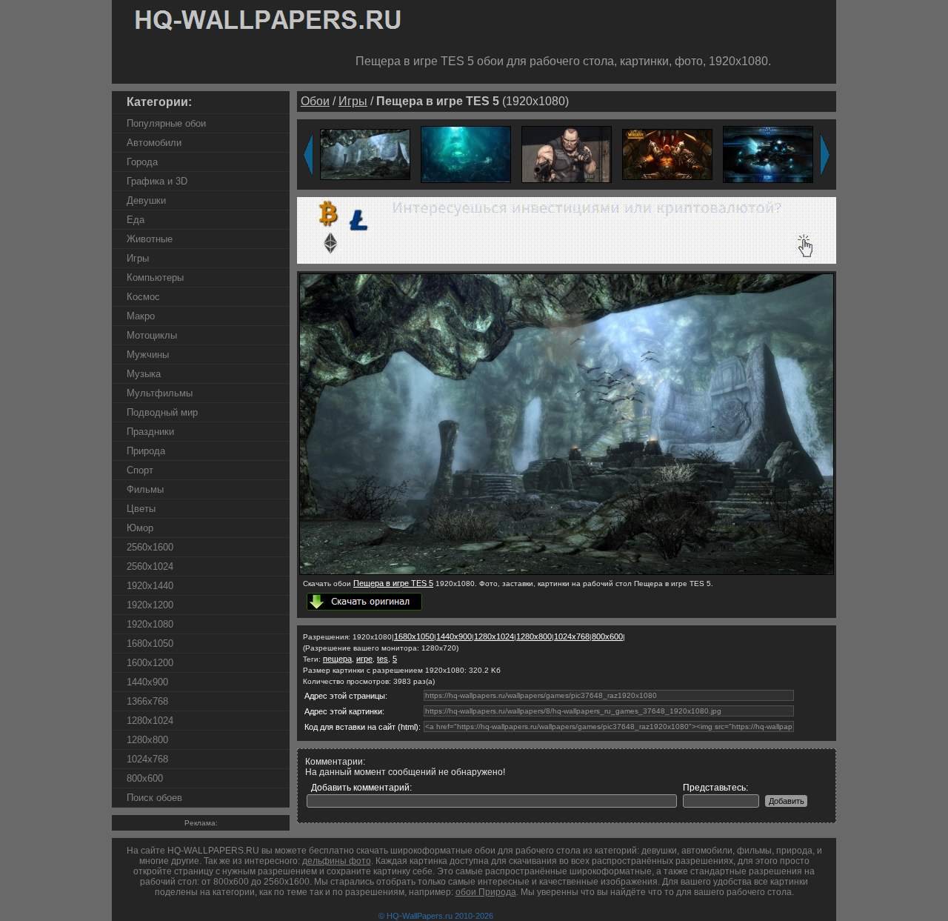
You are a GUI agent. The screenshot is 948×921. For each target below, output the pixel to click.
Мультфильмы (160, 393)
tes (382, 658)
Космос (143, 296)
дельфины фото (336, 861)
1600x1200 (150, 662)
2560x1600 (150, 547)
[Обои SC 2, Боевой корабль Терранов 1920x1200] (768, 153)
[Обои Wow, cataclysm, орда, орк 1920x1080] (667, 153)
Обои (315, 101)
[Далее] (825, 155)
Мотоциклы (152, 335)
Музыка (144, 373)
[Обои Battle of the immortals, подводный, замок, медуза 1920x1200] (465, 153)
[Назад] (308, 155)
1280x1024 (150, 720)
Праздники (150, 431)
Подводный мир (162, 412)
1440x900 (147, 682)
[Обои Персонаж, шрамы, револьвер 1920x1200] (566, 153)
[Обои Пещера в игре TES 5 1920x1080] (365, 153)
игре (364, 658)
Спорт (140, 470)
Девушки (146, 200)
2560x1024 (150, 566)
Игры (138, 258)
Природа (146, 450)
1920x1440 (150, 585)
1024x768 (147, 759)
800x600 (145, 778)
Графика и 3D (157, 181)
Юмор (140, 527)
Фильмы (145, 489)
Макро (141, 316)
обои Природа (485, 892)
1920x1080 (150, 624)
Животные (150, 239)
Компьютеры (155, 277)
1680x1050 (150, 643)
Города (142, 161)
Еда (135, 219)
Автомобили (154, 142)
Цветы (141, 508)
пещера (337, 658)
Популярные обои (166, 123)
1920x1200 (150, 605)
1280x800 (147, 739)
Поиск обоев (154, 797)
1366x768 (147, 701)
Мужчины (148, 354)
